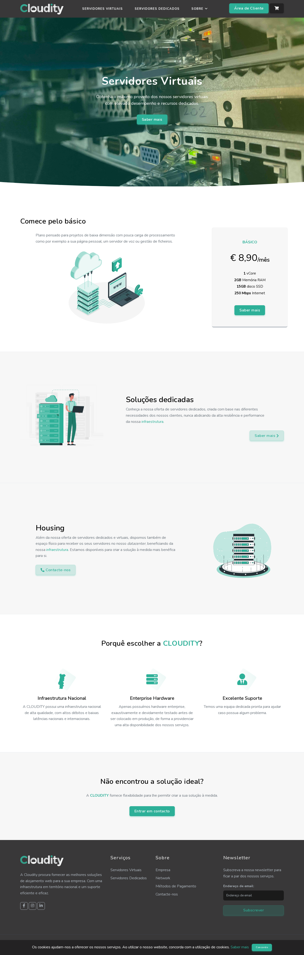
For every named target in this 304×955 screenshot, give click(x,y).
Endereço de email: (238, 886)
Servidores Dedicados (157, 9)
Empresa (163, 870)
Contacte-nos (167, 894)
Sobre (197, 9)
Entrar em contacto (152, 811)
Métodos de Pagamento (176, 886)
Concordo (262, 947)
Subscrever (253, 910)
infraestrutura (152, 421)
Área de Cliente (249, 8)
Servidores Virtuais (102, 9)
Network (163, 878)
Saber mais (152, 119)
